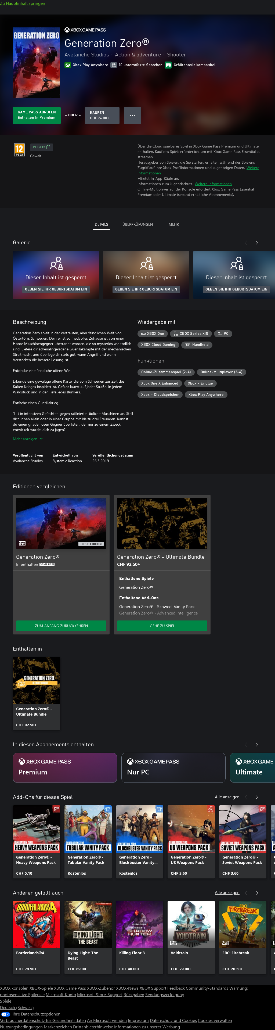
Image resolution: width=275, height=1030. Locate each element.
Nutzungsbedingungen (21, 1026)
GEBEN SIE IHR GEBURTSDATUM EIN (56, 289)
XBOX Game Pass (70, 988)
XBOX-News (127, 988)
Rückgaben (134, 994)
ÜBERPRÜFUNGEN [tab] (137, 224)
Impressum (138, 1020)
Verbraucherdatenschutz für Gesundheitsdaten (43, 1020)
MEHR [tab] (174, 224)
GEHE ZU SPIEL (162, 625)
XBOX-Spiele (41, 988)
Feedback (176, 988)
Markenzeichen (58, 1026)
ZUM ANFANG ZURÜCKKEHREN (61, 625)
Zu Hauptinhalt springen (22, 3)
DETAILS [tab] (101, 224)
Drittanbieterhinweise (93, 1026)
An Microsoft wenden (107, 1020)
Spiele (5, 1001)
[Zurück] (246, 242)
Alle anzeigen (227, 796)
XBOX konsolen (14, 988)
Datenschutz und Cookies (173, 1020)
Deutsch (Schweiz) (17, 1007)
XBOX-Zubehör (101, 988)
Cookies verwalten (215, 1020)
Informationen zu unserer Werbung (147, 1026)
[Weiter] (256, 242)
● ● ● (132, 115)
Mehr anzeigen (25, 438)
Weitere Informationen (213, 183)
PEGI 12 (39, 147)
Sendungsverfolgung (164, 994)
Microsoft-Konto (61, 994)
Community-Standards (207, 988)
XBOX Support (153, 988)
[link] (36, 693)
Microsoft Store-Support (99, 994)
